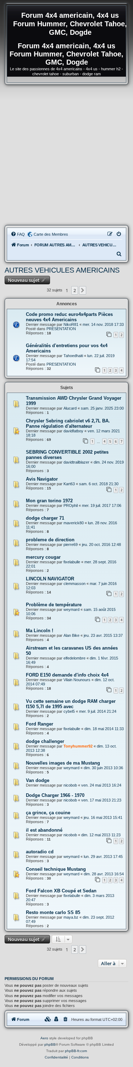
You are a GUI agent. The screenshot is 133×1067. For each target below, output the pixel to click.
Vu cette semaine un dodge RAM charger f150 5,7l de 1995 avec (71, 704)
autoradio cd (40, 851)
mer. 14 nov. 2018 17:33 (103, 324)
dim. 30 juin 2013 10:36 (103, 768)
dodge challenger (45, 741)
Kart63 (69, 484)
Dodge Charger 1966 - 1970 (55, 795)
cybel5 (69, 711)
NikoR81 (70, 324)
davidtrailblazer (76, 462)
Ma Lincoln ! (39, 630)
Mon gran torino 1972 (49, 500)
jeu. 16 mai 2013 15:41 (103, 817)
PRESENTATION (61, 329)
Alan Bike (71, 635)
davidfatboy (73, 431)
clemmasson (74, 583)
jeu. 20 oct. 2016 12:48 (101, 544)
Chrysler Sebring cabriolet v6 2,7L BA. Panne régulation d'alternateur (68, 423)
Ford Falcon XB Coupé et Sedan (61, 890)
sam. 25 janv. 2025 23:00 (102, 408)
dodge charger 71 (45, 518)
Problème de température (54, 604)
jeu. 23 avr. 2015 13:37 (103, 635)
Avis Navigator (42, 479)
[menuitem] (18, 234)
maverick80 (73, 523)
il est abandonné (44, 830)
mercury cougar (43, 557)
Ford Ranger (39, 724)
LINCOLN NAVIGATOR (50, 578)
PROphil (70, 505)
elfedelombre (74, 658)
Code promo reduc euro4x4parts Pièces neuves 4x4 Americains (69, 317)
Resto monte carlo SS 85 (53, 912)
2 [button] (74, 290)
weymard (71, 609)
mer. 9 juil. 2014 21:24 (97, 711)
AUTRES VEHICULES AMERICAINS (62, 270)
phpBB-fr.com (76, 1051)
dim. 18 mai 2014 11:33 (104, 729)
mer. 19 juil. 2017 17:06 (101, 505)
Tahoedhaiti (73, 356)
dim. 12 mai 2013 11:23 (101, 835)
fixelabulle (71, 562)
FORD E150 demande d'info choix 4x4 (67, 675)
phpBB (50, 1044)
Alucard (70, 408)
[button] (82, 290)
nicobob (70, 785)
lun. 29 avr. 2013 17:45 (103, 856)
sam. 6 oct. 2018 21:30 (98, 484)
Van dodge (37, 780)
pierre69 (70, 544)
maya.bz (70, 917)
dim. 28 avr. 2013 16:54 (104, 874)
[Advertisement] (66, 154)
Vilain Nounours (76, 680)
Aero (44, 1038)
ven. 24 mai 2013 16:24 (101, 785)
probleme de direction (50, 539)
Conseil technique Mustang (56, 869)
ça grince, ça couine (48, 812)
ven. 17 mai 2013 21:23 (101, 800)
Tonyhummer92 (78, 746)
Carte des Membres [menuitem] (51, 234)
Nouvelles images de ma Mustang (63, 763)
